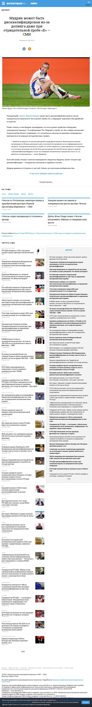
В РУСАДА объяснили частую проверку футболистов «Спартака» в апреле (64, 433)
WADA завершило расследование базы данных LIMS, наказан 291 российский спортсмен (66, 457)
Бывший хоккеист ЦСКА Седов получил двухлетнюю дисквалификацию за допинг (65, 374)
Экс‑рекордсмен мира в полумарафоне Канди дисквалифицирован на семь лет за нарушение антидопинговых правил (67, 332)
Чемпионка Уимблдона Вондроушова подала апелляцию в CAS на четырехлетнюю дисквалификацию (66, 264)
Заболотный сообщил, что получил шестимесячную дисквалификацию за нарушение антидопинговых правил (68, 284)
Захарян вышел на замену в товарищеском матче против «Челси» (67, 202)
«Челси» (22, 116)
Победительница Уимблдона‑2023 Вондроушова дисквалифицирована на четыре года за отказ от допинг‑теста (67, 355)
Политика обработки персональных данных (16, 669)
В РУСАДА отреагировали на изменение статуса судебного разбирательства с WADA (67, 317)
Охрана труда (69, 668)
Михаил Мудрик (32, 116)
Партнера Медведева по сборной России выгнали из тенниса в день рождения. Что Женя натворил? (68, 270)
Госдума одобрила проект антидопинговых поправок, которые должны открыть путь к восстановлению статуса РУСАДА (66, 367)
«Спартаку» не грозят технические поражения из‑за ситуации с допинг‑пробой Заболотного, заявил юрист (66, 451)
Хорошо (85, 702)
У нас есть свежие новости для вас (46, 173)
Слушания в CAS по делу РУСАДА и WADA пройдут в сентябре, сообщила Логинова (68, 475)
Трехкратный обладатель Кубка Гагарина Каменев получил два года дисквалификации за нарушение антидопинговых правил (68, 296)
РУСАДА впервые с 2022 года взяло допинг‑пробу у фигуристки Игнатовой (68, 258)
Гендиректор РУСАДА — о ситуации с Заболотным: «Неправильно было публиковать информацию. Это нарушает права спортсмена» (68, 426)
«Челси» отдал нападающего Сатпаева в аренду (22, 218)
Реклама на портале (35, 668)
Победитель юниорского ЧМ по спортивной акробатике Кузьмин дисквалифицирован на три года (68, 419)
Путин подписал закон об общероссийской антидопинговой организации (65, 338)
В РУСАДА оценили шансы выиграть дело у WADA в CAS (68, 470)
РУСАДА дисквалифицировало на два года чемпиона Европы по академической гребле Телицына (66, 464)
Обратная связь (14, 668)
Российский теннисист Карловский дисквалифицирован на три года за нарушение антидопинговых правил (67, 277)
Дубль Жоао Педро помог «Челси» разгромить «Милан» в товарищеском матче (67, 219)
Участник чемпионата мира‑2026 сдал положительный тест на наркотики (63, 290)
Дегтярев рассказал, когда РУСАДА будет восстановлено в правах (64, 344)
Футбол (23, 194)
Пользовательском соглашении (20, 702)
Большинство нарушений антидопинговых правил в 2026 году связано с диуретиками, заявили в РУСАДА (68, 397)
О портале (23, 668)
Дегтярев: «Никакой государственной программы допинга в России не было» (68, 384)
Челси (4, 194)
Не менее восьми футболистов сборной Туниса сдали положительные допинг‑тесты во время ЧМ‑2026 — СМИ (67, 311)
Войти (88, 5)
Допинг (6, 10)
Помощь (4, 668)
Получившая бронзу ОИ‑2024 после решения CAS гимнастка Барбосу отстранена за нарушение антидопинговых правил (67, 439)
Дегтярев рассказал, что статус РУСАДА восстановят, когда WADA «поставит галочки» (66, 379)
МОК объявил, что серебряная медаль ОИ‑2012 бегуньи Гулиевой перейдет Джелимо (66, 349)
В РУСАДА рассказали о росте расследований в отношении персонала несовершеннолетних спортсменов (66, 390)
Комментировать (46, 182)
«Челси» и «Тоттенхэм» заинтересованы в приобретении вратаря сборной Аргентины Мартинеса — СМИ (23, 203)
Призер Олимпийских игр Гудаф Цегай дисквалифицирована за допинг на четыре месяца (68, 361)
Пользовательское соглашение (53, 668)
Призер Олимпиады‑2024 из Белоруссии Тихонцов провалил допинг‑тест (68, 445)
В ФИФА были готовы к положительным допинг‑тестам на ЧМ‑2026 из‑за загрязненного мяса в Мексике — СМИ (67, 303)
